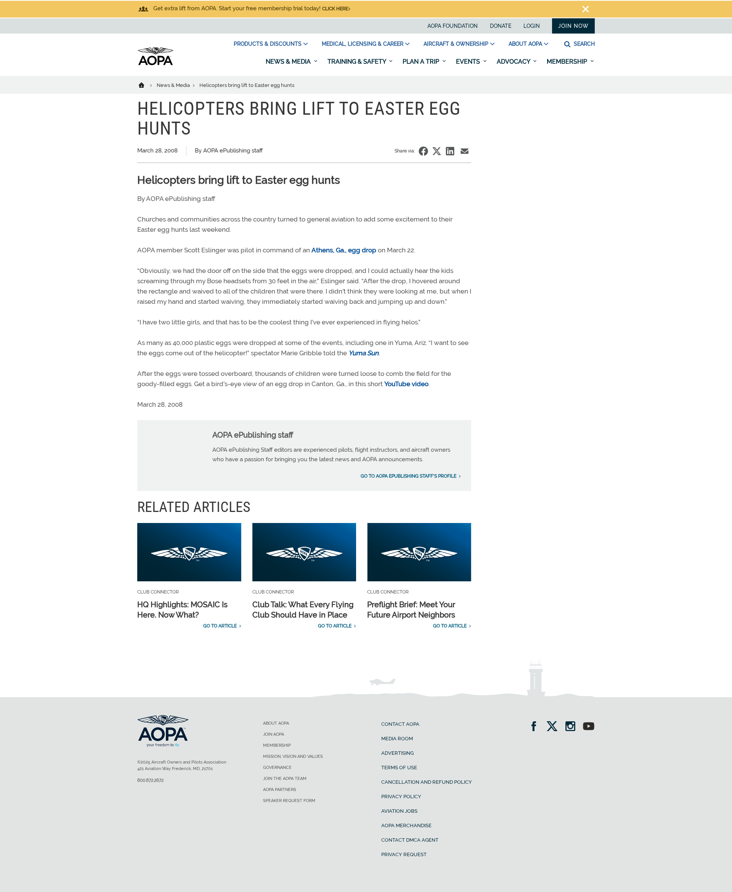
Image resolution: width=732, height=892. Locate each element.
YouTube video (406, 384)
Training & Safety (357, 61)
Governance (277, 767)
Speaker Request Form (289, 800)
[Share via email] (464, 151)
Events (469, 61)
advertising (397, 753)
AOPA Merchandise (406, 825)
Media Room (397, 738)
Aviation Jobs (399, 811)
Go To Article (220, 626)
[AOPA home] (155, 63)
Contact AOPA (400, 724)
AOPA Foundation (452, 26)
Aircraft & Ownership (456, 44)
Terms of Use (399, 767)
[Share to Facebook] (423, 151)
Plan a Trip (422, 61)
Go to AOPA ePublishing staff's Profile (408, 476)
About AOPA (525, 44)
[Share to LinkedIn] (450, 151)
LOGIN (531, 26)
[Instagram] (572, 727)
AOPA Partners (279, 789)
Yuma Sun (363, 353)
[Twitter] (554, 727)
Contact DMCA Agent (409, 840)
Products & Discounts (268, 44)
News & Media (289, 61)
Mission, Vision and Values (293, 756)
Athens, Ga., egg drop (343, 250)
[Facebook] (536, 727)
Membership (568, 61)
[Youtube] (589, 727)
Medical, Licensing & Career (362, 44)
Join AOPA (273, 734)
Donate (500, 26)
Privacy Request (404, 854)
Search (583, 44)
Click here (335, 8)
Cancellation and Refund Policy (426, 782)
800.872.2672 (150, 780)
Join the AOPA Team (285, 778)
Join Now (573, 26)
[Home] (146, 84)
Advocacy (514, 61)
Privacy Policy (401, 796)
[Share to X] (436, 151)
